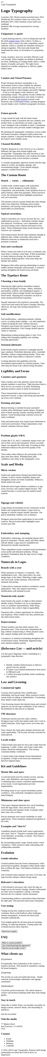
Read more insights (9, 931)
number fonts (14, 41)
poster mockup (21, 99)
